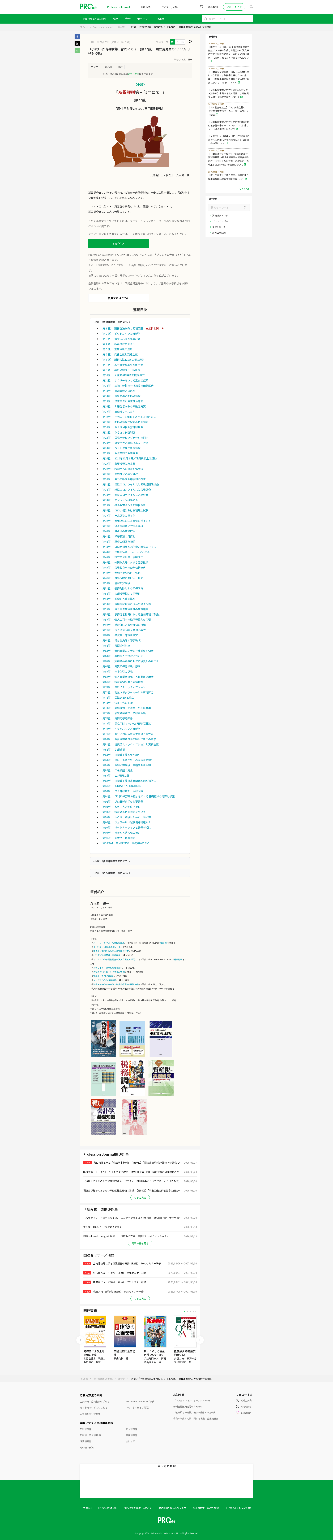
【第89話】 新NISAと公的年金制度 (121, 786)
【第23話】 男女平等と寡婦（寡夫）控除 (124, 443)
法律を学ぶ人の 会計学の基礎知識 (109, 971)
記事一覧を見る (140, 1243)
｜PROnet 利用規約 (107, 1507)
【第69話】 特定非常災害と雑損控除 (121, 682)
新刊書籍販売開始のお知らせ (188, 1406)
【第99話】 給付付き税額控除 (117, 838)
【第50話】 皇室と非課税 (115, 583)
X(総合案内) (246, 1400)
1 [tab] (184, 1311)
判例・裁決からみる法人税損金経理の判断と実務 (116, 984)
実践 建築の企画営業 (124, 1352)
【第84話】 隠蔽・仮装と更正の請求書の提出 (126, 760)
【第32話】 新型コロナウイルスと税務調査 (125, 489)
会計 (127, 18)
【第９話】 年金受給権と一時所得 (120, 370)
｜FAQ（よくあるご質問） (238, 1507)
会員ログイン (234, 7)
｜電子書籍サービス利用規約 (205, 1507)
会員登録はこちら (119, 298)
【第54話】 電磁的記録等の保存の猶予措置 (125, 604)
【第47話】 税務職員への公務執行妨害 (123, 567)
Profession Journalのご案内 (140, 1401)
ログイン (118, 243)
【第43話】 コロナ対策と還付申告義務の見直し (128, 547)
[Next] (200, 1340)
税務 (115, 18)
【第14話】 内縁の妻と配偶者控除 (120, 396)
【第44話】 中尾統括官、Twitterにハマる (125, 552)
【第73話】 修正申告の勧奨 (116, 702)
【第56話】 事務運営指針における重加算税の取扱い (130, 614)
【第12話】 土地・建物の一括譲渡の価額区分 (126, 385)
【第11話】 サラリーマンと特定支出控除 (124, 380)
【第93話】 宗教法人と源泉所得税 (120, 806)
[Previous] (80, 1340)
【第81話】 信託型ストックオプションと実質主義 (129, 744)
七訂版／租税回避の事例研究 (106, 955)
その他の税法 (86, 1447)
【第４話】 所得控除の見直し (117, 344)
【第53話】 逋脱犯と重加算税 (117, 599)
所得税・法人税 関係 (90, 1435)
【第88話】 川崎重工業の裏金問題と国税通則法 (128, 780)
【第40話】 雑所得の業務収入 (117, 531)
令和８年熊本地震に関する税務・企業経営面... (196, 1418)
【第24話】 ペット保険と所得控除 (120, 448)
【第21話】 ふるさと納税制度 (117, 432)
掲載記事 (163, 942)
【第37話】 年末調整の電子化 (117, 515)
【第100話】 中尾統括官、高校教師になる (125, 843)
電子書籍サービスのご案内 (93, 1407)
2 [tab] (187, 1311)
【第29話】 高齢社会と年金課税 (119, 474)
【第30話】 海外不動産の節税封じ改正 (123, 479)
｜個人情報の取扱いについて (136, 1507)
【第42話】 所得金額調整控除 (117, 541)
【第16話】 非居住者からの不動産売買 (123, 406)
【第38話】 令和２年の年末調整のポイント (125, 521)
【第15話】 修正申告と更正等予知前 (121, 401)
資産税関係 (131, 1435)
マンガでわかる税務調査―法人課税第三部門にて (116, 959)
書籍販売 (145, 7)
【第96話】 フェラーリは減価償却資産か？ (125, 822)
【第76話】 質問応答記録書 (116, 718)
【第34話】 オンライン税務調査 (119, 500)
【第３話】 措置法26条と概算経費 (120, 339)
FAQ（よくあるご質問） (138, 1407)
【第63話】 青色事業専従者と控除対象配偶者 (126, 650)
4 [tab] (193, 1311)
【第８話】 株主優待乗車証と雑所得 (121, 365)
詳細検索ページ (220, 215)
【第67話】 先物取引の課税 (116, 671)
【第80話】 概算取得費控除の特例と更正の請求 (128, 739)
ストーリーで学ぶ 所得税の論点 (108, 942)
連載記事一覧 (219, 227)
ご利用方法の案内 (91, 1395)
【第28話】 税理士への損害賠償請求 (121, 469)
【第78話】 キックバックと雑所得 (120, 728)
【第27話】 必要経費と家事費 (117, 463)
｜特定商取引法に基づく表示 (171, 1507)
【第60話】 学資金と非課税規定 (119, 635)
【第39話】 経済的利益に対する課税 (121, 526)
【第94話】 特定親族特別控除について (123, 812)
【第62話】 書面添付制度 (115, 645)
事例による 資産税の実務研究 (107, 967)
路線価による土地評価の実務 (94, 1352)
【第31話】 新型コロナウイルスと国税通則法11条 (129, 484)
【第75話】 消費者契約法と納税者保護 (123, 713)
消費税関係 (85, 1441)
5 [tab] (195, 1311)
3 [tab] (190, 1311)
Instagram (246, 1412)
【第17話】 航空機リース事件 (117, 411)
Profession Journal (118, 7)
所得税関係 (85, 1429)
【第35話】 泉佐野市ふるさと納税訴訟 (123, 505)
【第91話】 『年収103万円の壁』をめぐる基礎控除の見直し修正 (137, 796)
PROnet (84, 27)
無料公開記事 (219, 232)
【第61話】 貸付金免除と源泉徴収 (120, 640)
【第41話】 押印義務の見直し (117, 536)
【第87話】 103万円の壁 (114, 775)
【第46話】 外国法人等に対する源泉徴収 (124, 562)
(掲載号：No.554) (120, 42)
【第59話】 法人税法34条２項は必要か (123, 630)
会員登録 (213, 7)
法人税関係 (131, 1429)
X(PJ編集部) (246, 1406)
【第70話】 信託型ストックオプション (123, 687)
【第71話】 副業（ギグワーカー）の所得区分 (126, 692)
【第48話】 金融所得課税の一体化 (120, 573)
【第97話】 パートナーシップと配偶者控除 (125, 827)
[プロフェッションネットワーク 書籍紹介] (103, 1056)
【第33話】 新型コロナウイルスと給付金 (124, 495)
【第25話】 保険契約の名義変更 (119, 453)
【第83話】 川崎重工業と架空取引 (120, 754)
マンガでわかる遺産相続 (104, 980)
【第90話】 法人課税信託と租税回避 (121, 791)
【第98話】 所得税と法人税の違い (120, 832)
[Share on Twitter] (77, 45)
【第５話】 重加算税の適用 (116, 349)
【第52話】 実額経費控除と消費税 (120, 593)
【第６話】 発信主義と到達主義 (119, 354)
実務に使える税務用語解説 (96, 1423)
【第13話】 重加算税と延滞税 (117, 391)
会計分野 (130, 1441)
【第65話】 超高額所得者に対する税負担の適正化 (129, 661)
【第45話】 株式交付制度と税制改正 (121, 557)
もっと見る (140, 1197)
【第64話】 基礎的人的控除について (121, 656)
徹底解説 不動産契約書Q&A (184, 1352)
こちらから (133, 74)
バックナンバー (220, 221)
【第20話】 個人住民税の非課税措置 (121, 427)
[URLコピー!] (77, 52)
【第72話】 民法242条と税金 (117, 697)
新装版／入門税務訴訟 (103, 976)
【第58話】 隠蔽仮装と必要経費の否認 (123, 625)
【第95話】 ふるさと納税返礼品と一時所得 (125, 817)
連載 (120, 67)
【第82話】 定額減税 (112, 749)
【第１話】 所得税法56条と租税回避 (121, 328)
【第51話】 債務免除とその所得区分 (121, 588)
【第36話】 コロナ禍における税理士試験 (124, 510)
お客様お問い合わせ (90, 1413)
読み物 (121, 27)
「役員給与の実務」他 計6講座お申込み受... (195, 1412)
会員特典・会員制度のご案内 (94, 1401)
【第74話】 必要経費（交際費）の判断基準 (125, 708)
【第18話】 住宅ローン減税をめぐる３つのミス (128, 417)
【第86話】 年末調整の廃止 (116, 770)
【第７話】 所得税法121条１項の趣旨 (122, 359)
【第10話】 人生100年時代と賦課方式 (122, 375)
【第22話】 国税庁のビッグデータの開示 (124, 437)
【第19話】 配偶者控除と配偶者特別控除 (124, 422)
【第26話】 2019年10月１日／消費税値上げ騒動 (128, 458)
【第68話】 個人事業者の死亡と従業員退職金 (126, 676)
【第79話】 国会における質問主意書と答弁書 (126, 734)
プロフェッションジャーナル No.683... (192, 1400)
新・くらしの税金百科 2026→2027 (154, 1352)
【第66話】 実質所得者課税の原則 (120, 666)
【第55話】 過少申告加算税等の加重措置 (124, 609)
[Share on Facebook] (77, 38)
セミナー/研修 (169, 7)
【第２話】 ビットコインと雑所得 (120, 333)
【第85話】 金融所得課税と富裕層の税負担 (125, 765)
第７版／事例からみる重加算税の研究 (111, 951)
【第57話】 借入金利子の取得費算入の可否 (125, 619)
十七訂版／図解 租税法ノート (107, 946)
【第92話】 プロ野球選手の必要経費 (121, 801)
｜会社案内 (86, 1507)
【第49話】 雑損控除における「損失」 (123, 578)
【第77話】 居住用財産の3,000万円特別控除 (126, 723)
